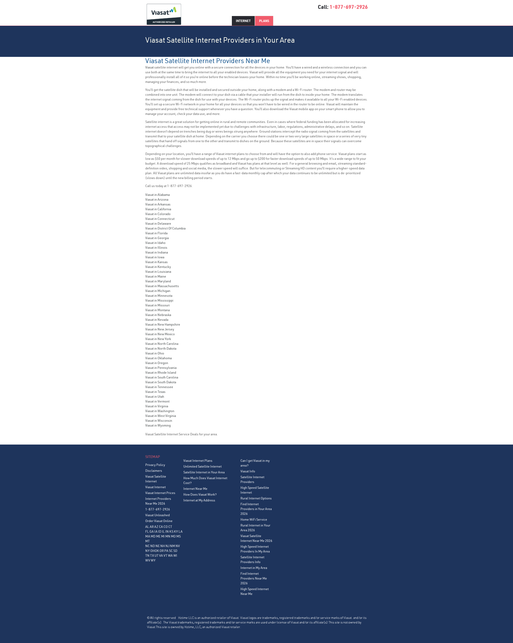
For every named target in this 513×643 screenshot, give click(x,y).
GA (151, 531)
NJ (167, 546)
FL (147, 531)
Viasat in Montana (157, 310)
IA (156, 531)
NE (158, 546)
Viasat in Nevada (156, 320)
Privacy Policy (155, 465)
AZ (156, 527)
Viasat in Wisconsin (158, 421)
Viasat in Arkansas (158, 204)
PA (166, 551)
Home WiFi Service (253, 519)
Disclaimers (153, 471)
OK (157, 551)
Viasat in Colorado (158, 214)
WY (153, 560)
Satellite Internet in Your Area (204, 472)
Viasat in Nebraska (158, 315)
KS (171, 531)
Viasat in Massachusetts (162, 286)
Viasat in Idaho (155, 243)
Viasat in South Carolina (161, 377)
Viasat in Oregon (156, 363)
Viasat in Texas (155, 392)
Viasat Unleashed (157, 515)
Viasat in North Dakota (160, 348)
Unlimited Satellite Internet (202, 466)
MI (163, 536)
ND (152, 546)
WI (175, 555)
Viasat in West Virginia (160, 416)
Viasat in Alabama (157, 195)
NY (147, 551)
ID (159, 531)
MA (147, 536)
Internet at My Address (199, 500)
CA (161, 527)
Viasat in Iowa (154, 257)
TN (147, 555)
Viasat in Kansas (156, 262)
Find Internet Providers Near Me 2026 (253, 578)
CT (170, 527)
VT (165, 555)
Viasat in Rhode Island (160, 372)
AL (147, 527)
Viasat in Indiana (156, 252)
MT (147, 541)
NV (178, 546)
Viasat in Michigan (157, 291)
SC (171, 551)
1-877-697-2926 (349, 6)
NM (172, 546)
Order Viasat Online (159, 521)
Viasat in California (158, 209)
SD (175, 551)
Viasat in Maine (155, 276)
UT (157, 555)
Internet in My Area (253, 568)
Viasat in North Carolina (161, 344)
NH (162, 546)
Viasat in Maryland (158, 281)
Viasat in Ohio (154, 353)
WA (170, 555)
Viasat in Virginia (156, 406)
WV (147, 560)
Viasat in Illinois (156, 248)
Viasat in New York (158, 339)
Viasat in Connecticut (160, 219)
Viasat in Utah (154, 396)
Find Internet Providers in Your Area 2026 (256, 509)
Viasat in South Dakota (160, 382)
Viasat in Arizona (156, 199)
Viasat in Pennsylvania (161, 368)
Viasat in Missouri (157, 305)
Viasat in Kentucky (158, 267)
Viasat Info (247, 471)
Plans (264, 21)
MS (178, 536)
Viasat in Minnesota (158, 296)
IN (167, 531)
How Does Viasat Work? (200, 494)
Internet (243, 21)
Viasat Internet (155, 487)
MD (153, 536)
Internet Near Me (195, 489)
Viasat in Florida (156, 233)
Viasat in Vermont (157, 401)
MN (167, 536)
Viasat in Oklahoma (158, 358)
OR (162, 551)
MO (173, 536)
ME (158, 536)
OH (152, 551)
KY (176, 531)
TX (152, 555)
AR (152, 527)
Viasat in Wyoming (158, 425)
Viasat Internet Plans (197, 461)
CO (166, 527)
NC (147, 546)
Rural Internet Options (256, 498)
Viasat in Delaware (158, 223)
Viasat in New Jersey (159, 329)
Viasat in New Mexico (160, 334)
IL (163, 531)
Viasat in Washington (159, 411)
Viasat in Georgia (157, 238)
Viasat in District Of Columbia (165, 228)
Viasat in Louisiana (158, 272)
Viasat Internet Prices (160, 493)
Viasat (149, 67)
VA (161, 555)
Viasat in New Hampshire (162, 324)
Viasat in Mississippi (159, 300)
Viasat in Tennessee (159, 387)
